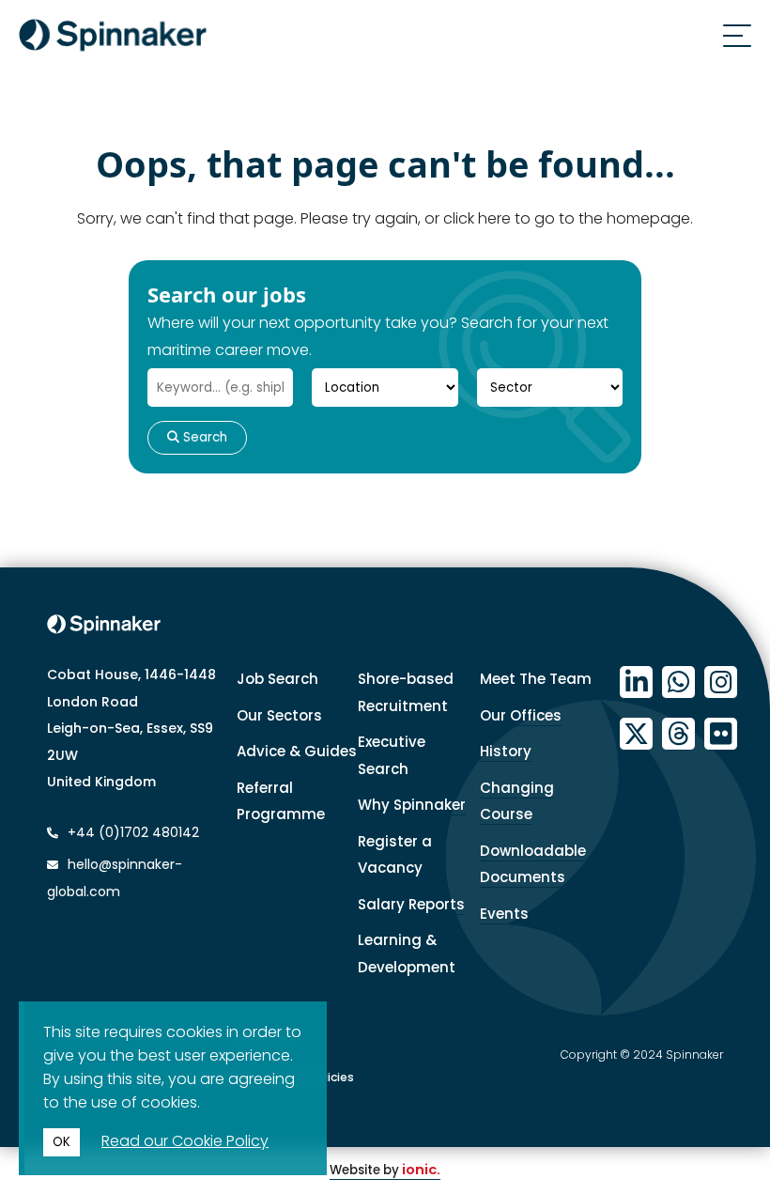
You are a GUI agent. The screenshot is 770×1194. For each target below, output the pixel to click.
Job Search (277, 679)
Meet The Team (536, 679)
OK (61, 1142)
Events (504, 913)
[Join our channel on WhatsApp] (678, 682)
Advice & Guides (297, 751)
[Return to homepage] (113, 38)
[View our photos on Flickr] (720, 734)
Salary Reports (411, 904)
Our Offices (521, 715)
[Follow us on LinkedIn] (636, 682)
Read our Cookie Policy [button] (185, 1141)
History (505, 751)
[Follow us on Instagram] (720, 682)
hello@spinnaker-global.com (114, 878)
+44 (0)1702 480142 (131, 832)
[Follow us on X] (636, 734)
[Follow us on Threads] (678, 734)
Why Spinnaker (412, 804)
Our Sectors (279, 715)
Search (203, 437)
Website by (385, 1170)
